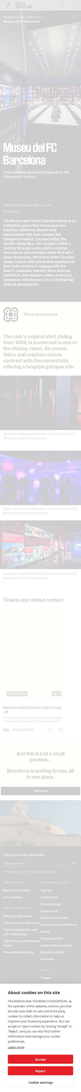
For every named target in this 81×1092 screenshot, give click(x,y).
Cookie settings (40, 1082)
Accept (40, 1059)
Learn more (16, 1047)
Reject (40, 1071)
